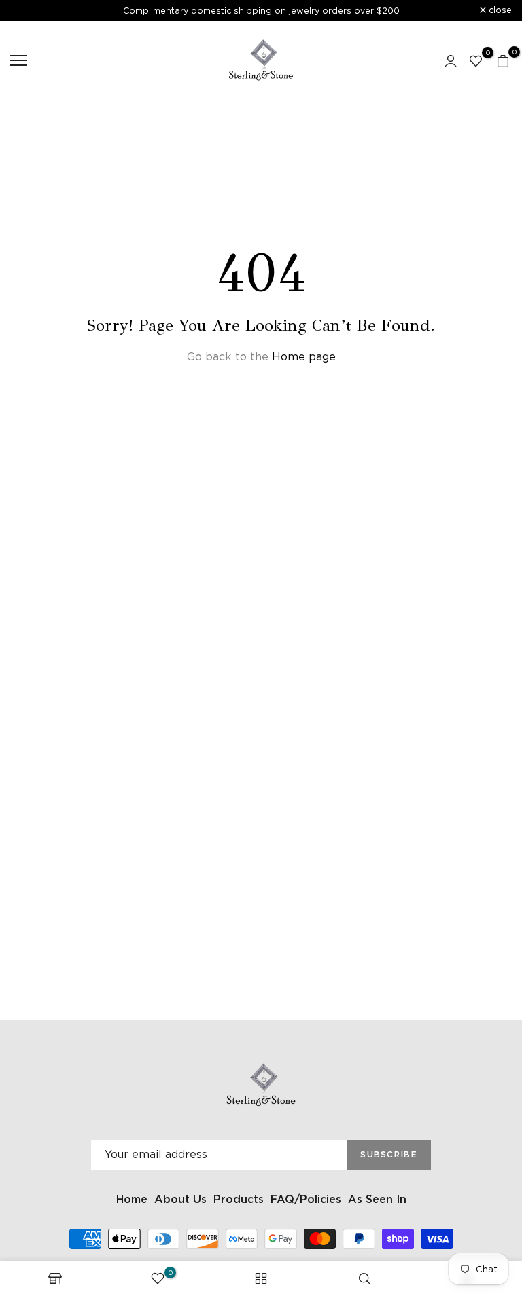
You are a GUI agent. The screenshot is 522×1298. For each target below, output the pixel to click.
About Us (180, 1199)
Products (238, 1199)
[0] (476, 60)
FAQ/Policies (306, 1199)
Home (131, 1199)
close (29, 10)
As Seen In (377, 1199)
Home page (304, 356)
